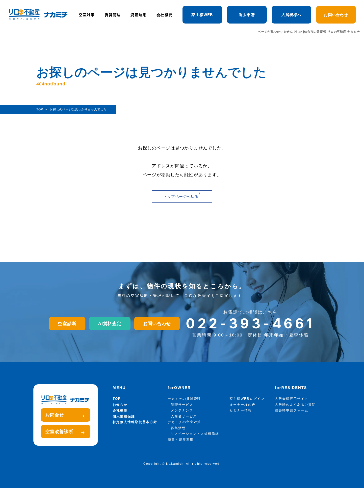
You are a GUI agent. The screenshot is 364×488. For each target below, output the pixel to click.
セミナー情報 (241, 410)
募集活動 (178, 428)
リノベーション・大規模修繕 (195, 434)
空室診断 (67, 323)
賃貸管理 (113, 15)
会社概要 (164, 15)
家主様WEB (202, 15)
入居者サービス (184, 416)
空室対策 (87, 15)
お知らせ (120, 405)
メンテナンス (182, 410)
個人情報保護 (124, 416)
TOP (117, 399)
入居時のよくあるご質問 (295, 405)
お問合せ (54, 414)
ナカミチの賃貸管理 (184, 399)
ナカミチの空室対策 (184, 422)
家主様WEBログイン (247, 399)
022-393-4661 (250, 323)
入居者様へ (292, 15)
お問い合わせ (336, 15)
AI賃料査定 (110, 323)
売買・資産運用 (181, 439)
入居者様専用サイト (291, 399)
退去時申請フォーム (291, 410)
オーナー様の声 (243, 405)
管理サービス (182, 405)
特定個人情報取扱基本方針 (135, 422)
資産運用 (138, 15)
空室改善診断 (59, 431)
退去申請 (247, 15)
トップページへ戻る (181, 196)
